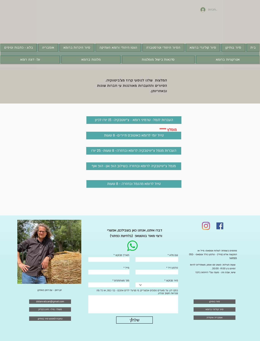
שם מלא (173, 255)
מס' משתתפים (121, 280)
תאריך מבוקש (122, 255)
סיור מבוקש (172, 280)
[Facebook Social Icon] (219, 225)
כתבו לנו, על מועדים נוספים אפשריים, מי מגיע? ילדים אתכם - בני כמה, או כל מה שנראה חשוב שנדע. (137, 292)
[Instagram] (206, 226)
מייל (127, 267)
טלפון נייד (173, 267)
